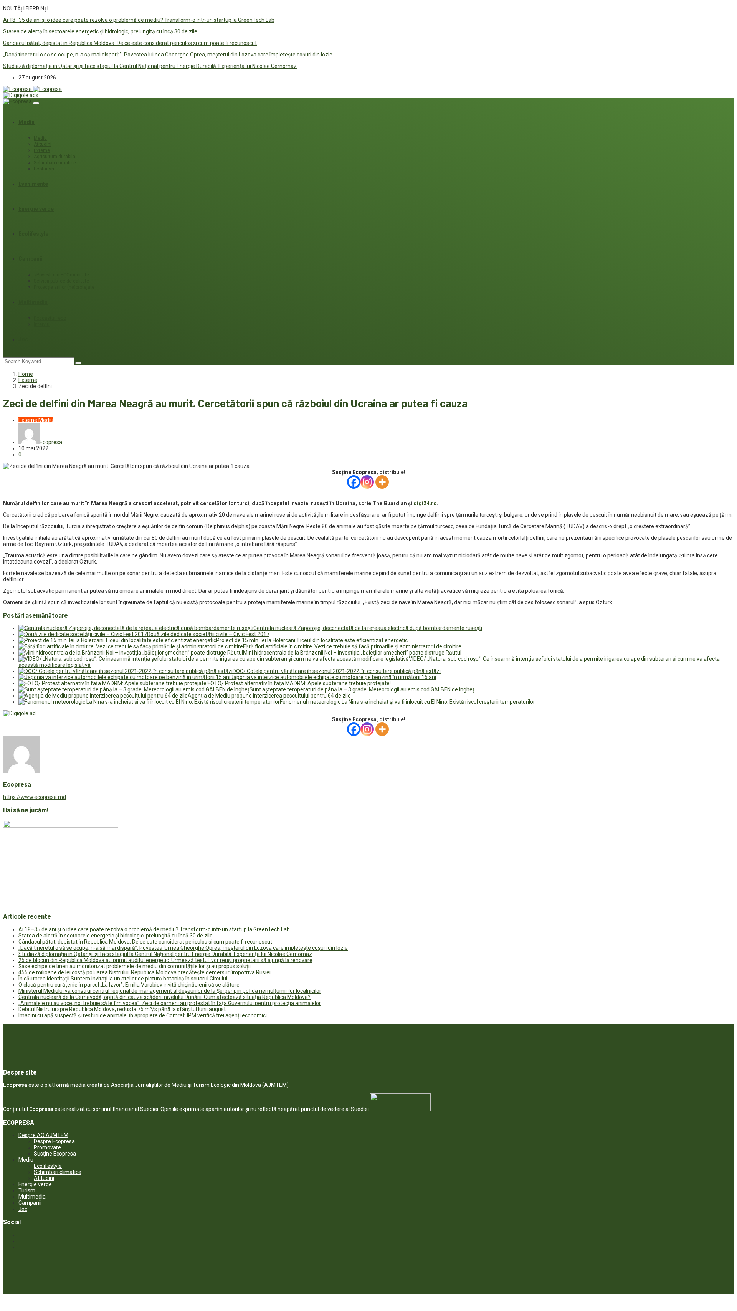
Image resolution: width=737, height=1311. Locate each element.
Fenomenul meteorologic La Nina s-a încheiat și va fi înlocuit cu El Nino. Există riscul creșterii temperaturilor (407, 702)
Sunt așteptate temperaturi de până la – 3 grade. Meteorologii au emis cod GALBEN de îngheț (362, 689)
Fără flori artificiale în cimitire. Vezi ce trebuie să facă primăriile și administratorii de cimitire (352, 646)
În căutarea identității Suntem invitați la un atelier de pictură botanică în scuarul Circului (122, 978)
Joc (23, 339)
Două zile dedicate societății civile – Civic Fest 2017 (208, 634)
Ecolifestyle (33, 234)
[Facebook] (353, 482)
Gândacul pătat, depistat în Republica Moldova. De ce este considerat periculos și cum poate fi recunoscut (130, 43)
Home (25, 374)
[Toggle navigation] (36, 103)
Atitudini (42, 144)
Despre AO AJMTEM (43, 1135)
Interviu (42, 324)
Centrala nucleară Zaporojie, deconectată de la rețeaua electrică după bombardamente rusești (367, 628)
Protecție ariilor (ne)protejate (64, 287)
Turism (26, 1190)
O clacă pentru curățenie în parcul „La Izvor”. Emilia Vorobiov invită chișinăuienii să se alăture (129, 985)
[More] (382, 482)
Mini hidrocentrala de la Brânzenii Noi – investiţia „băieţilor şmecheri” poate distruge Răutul (352, 653)
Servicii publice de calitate (61, 281)
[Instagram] (367, 482)
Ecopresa (51, 442)
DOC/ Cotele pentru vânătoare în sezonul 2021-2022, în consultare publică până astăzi (337, 671)
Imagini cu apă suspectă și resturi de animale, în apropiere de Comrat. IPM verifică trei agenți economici (142, 1015)
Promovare (47, 1147)
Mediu (26, 122)
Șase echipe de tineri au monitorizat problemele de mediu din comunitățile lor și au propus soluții (134, 966)
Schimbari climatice (55, 162)
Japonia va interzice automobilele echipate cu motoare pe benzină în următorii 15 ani (333, 677)
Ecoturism (45, 169)
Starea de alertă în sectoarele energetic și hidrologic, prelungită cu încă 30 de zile (100, 31)
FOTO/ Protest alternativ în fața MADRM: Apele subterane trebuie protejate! (299, 683)
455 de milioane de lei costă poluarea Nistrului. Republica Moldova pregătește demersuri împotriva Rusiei (144, 972)
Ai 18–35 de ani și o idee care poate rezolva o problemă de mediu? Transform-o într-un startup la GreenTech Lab (138, 20)
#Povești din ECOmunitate (61, 275)
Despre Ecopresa (54, 1141)
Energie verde (36, 209)
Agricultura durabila (54, 156)
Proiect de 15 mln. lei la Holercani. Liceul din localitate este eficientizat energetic (312, 640)
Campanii (30, 259)
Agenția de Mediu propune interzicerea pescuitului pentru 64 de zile (269, 696)
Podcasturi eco (50, 318)
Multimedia (33, 302)
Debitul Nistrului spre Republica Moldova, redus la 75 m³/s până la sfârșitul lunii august (122, 1009)
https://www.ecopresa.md (34, 797)
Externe (42, 150)
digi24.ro (425, 503)
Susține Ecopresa (55, 1154)
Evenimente (33, 184)
